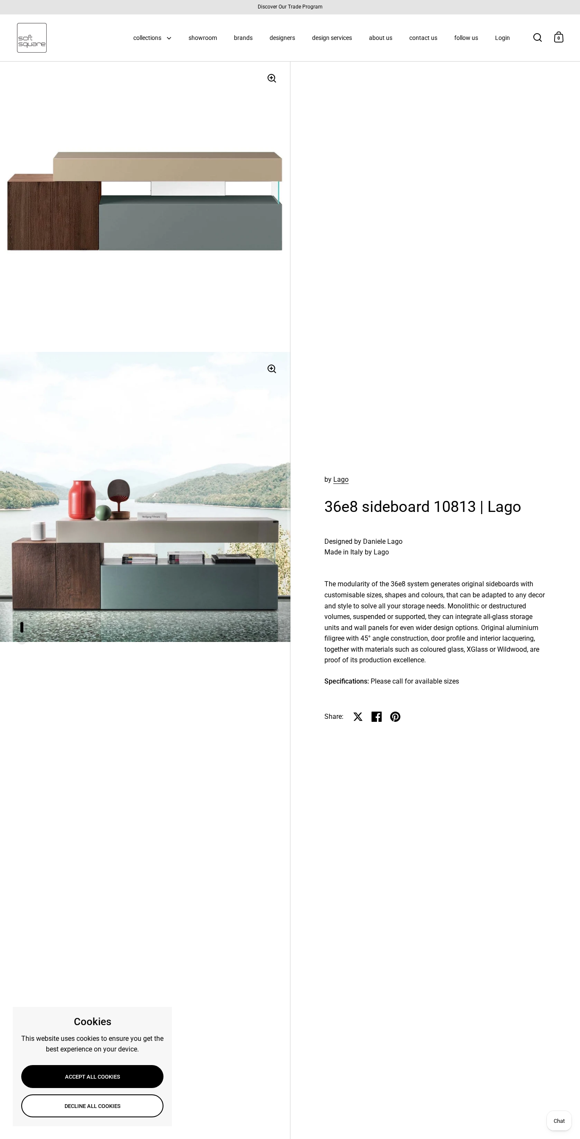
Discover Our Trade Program (290, 7)
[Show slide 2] (21, 637)
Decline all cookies (93, 1106)
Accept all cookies (92, 1077)
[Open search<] (537, 37)
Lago (341, 479)
